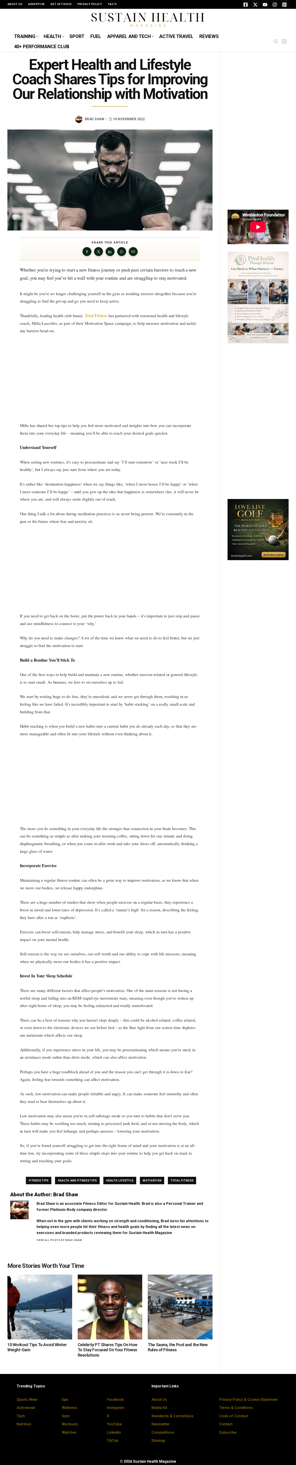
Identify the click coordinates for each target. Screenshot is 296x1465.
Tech (21, 1416)
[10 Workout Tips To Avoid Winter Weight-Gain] (39, 1307)
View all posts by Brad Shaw (59, 1240)
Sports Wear (27, 1399)
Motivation (152, 1180)
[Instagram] (275, 4)
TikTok (112, 1440)
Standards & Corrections (172, 1416)
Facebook (115, 1399)
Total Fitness (96, 316)
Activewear (26, 1407)
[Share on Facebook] (87, 251)
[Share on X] (98, 251)
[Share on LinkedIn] (110, 251)
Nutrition (24, 1424)
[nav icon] (285, 42)
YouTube (114, 1424)
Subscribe (227, 1432)
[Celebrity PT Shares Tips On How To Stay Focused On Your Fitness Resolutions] (110, 1307)
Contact (226, 1424)
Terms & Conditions (236, 1407)
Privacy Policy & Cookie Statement (248, 1399)
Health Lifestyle (120, 1180)
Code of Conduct (233, 1416)
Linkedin (114, 1432)
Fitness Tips (39, 1180)
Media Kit (159, 1407)
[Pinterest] (284, 4)
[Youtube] (265, 4)
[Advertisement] (110, 378)
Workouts (70, 1424)
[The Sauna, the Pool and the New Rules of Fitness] (180, 1307)
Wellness (69, 1407)
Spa (65, 1399)
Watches (69, 1432)
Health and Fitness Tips (77, 1180)
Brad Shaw (95, 119)
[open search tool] (276, 41)
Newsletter (160, 1424)
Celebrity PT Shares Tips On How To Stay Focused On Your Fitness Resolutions (107, 1350)
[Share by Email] (133, 251)
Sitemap (158, 1440)
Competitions (162, 1432)
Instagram (115, 1407)
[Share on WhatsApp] (121, 251)
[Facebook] (245, 4)
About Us (159, 1399)
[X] (255, 4)
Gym (65, 1416)
